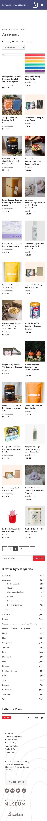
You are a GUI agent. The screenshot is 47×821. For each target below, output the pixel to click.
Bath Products (13, 584)
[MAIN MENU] (42, 5)
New (4, 661)
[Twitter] (18, 790)
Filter (6, 717)
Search (38, 558)
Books (5, 619)
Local (4, 652)
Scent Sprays (13, 601)
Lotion (10, 596)
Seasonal (6, 685)
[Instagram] (24, 790)
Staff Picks (7, 690)
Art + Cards (7, 614)
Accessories (7, 575)
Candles (10, 588)
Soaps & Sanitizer (15, 605)
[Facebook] (7, 790)
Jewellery (6, 647)
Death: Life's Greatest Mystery (16, 628)
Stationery (7, 694)
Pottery (5, 666)
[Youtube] (12, 790)
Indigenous (7, 643)
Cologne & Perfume (16, 592)
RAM (4, 675)
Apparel (5, 610)
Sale (4, 680)
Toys (4, 699)
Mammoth (6, 657)
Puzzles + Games (9, 671)
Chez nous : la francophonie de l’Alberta (19, 624)
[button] (16, 782)
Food (4, 633)
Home (5, 638)
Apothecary (7, 580)
